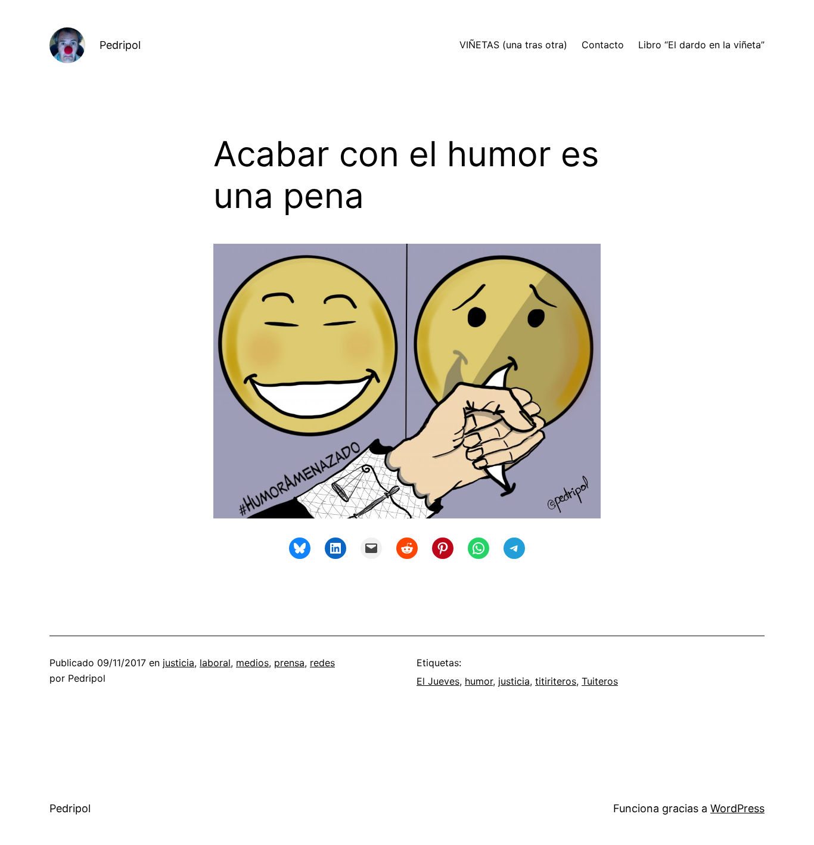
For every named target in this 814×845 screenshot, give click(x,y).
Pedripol (120, 45)
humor (479, 681)
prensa (289, 663)
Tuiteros (600, 681)
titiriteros (555, 681)
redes (322, 663)
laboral (215, 663)
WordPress (737, 808)
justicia (178, 663)
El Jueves (438, 681)
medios (252, 663)
